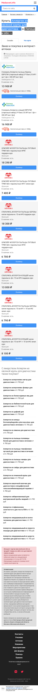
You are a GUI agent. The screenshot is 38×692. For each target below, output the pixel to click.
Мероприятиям (19, 648)
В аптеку (19, 96)
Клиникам (19, 644)
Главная (4, 14)
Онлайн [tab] (10, 41)
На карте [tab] (27, 41)
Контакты (19, 634)
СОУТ (19, 664)
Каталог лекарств (16, 14)
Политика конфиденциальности (19, 661)
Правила (19, 658)
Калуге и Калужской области (19, 622)
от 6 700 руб (17, 381)
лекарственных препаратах (14, 688)
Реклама (19, 637)
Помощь (19, 654)
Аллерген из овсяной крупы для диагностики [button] (15, 25)
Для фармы (19, 651)
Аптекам (19, 641)
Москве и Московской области (14, 624)
